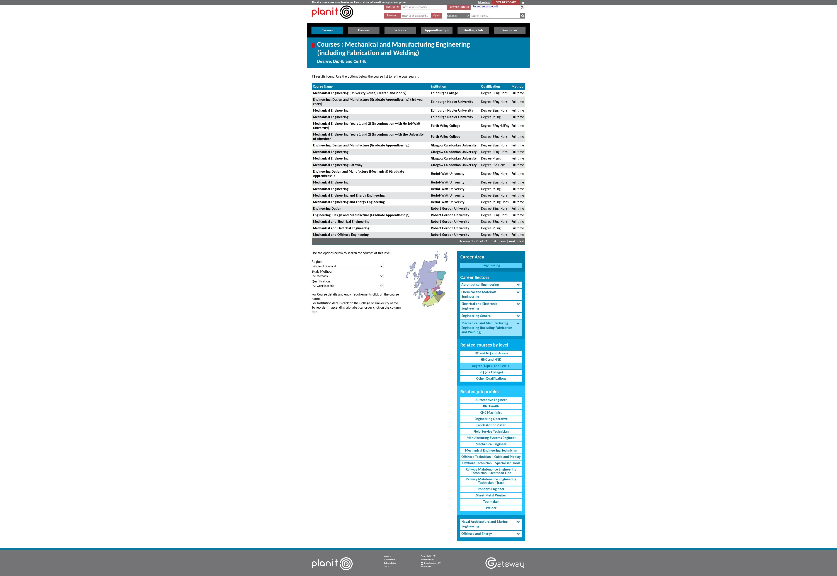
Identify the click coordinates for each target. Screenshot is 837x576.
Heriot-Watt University (447, 174)
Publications (426, 567)
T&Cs (386, 567)
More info (484, 2)
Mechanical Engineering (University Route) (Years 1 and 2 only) (359, 93)
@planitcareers (430, 563)
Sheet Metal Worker (491, 495)
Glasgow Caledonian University (454, 145)
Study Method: (322, 272)
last (521, 241)
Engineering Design (327, 209)
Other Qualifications (491, 379)
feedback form (427, 560)
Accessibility (389, 560)
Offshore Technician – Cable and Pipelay (491, 457)
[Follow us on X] (522, 7)
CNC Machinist (491, 413)
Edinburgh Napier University (452, 102)
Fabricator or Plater (491, 425)
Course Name (323, 86)
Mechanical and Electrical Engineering (341, 222)
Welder (491, 508)
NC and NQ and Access (491, 353)
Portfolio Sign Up (459, 7)
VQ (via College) (491, 372)
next (512, 241)
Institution (438, 86)
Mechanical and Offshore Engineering (341, 235)
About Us (388, 556)
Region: (317, 262)
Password (392, 15)
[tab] (491, 285)
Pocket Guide (426, 556)
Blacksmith (491, 406)
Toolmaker (491, 502)
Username (392, 6)
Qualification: (321, 281)
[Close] (522, 3)
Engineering (491, 265)
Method (518, 86)
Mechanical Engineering (331, 110)
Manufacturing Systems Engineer (491, 438)
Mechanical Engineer (491, 444)
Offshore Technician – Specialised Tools (491, 463)
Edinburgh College (444, 93)
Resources (509, 30)
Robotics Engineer (491, 489)
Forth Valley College (445, 126)
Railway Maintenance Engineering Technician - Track (491, 481)
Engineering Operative (491, 419)
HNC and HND (491, 360)
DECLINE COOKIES (506, 2)
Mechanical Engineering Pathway (337, 165)
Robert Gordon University (450, 209)
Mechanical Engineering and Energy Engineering (349, 195)
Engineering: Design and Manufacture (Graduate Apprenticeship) (361, 145)
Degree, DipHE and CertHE (491, 366)
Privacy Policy (390, 563)
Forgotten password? (485, 6)
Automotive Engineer (491, 400)
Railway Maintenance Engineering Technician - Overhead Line (491, 471)
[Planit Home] (332, 21)
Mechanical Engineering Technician (491, 450)
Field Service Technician (491, 431)
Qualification (490, 86)
